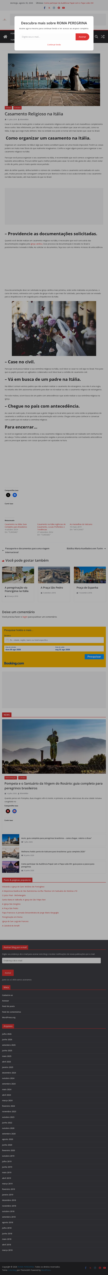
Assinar (82, 36)
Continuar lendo (54, 44)
